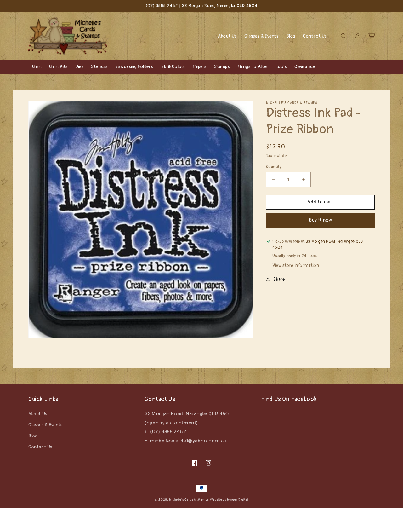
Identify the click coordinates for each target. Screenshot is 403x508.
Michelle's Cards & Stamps (189, 500)
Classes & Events (45, 425)
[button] (344, 36)
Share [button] (279, 279)
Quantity (273, 166)
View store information (295, 265)
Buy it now (320, 220)
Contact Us (40, 447)
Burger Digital (237, 500)
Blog (32, 436)
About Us (37, 414)
